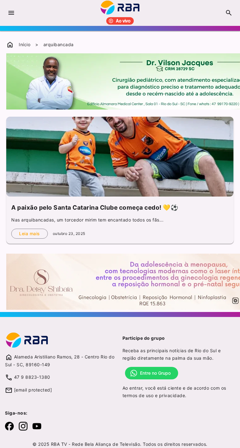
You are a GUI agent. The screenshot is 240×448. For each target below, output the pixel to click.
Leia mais (29, 233)
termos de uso (138, 395)
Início (24, 44)
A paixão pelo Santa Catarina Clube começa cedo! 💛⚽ (94, 207)
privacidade (172, 395)
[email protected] (33, 389)
